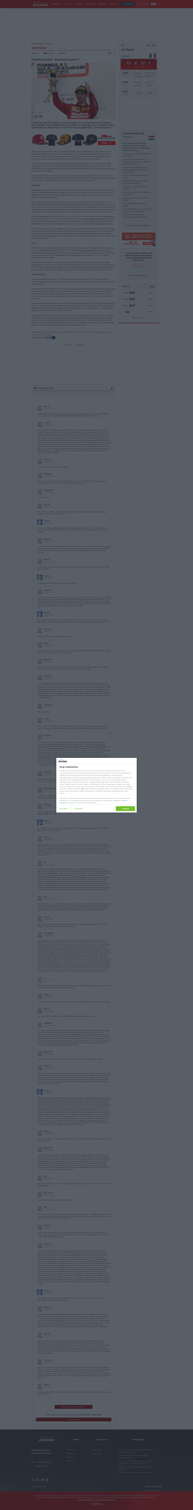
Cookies (71, 803)
